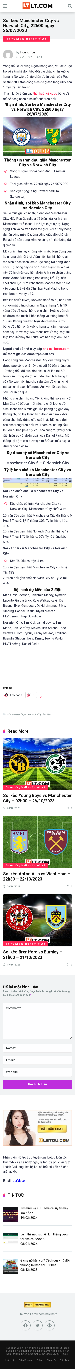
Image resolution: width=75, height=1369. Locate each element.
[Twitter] (38, 1325)
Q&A (39, 1360)
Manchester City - (16, 714)
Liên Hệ (9, 1360)
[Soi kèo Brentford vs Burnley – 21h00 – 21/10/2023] (37, 920)
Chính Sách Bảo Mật (58, 1360)
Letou (49, 1354)
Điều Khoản (25, 1360)
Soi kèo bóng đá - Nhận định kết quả (26, 38)
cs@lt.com (20, 1181)
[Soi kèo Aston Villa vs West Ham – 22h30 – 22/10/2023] (37, 842)
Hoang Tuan (28, 52)
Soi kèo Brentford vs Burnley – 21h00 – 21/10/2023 (32, 954)
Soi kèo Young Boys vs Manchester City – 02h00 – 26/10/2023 (37, 798)
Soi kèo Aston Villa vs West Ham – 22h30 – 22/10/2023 (36, 876)
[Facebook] (26, 1325)
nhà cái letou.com (56, 349)
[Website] (50, 1325)
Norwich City (34, 714)
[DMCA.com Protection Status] (37, 1306)
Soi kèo (46, 714)
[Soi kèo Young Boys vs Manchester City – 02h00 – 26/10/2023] (37, 764)
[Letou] (37, 6)
